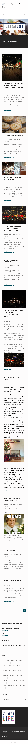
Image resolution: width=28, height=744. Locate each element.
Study (10, 680)
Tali (20, 234)
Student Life (5, 680)
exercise (19, 665)
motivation (12, 675)
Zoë (19, 183)
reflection (5, 677)
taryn (20, 319)
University (5, 685)
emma (19, 383)
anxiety (8, 660)
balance (20, 660)
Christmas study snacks (13, 136)
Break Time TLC (9, 551)
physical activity (19, 675)
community (5, 665)
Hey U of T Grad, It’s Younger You (10, 628)
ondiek (20, 554)
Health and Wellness (17, 670)
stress (18, 677)
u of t (20, 685)
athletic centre (14, 660)
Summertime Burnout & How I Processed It (13, 623)
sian (19, 91)
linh (19, 265)
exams (14, 665)
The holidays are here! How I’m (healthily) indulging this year (12, 229)
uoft (24, 685)
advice (4, 660)
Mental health (5, 675)
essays (10, 665)
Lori (18, 583)
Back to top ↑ (9, 733)
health (10, 670)
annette (20, 504)
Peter (20, 139)
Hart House (5, 670)
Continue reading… (9, 110)
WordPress (22, 731)
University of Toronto (12, 685)
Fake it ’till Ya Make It (12, 580)
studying (22, 680)
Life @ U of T (13, 4)
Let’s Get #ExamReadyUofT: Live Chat (11, 634)
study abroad (15, 680)
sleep (14, 677)
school (10, 677)
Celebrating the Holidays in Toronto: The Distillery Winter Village (14, 85)
